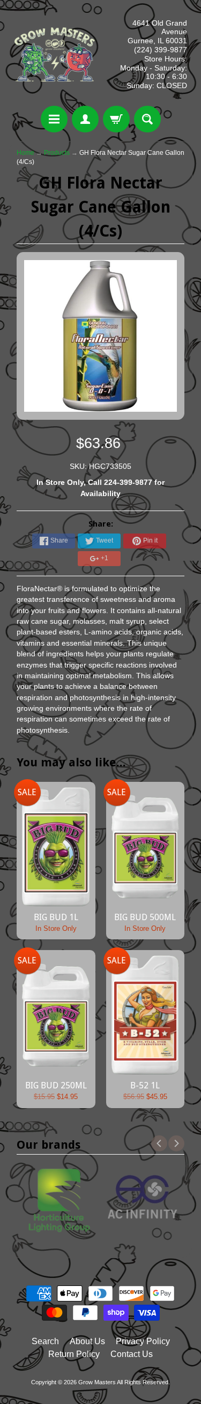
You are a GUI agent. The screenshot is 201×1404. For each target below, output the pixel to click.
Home (25, 153)
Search (45, 1341)
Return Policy (74, 1354)
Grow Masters (97, 1382)
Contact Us (131, 1354)
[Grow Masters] (55, 54)
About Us (87, 1341)
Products (57, 153)
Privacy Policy (143, 1341)
